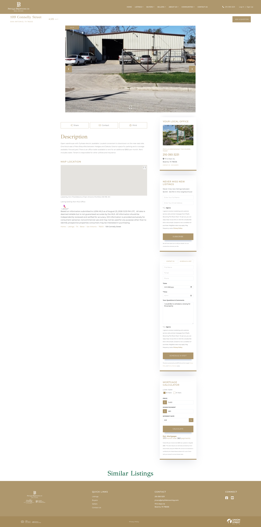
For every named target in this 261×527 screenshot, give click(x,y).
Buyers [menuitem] (149, 7)
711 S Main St (162, 505)
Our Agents (174, 165)
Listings (71, 227)
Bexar (82, 227)
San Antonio (92, 227)
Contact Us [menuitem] (203, 7)
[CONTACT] (241, 19)
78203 (101, 227)
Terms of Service (172, 366)
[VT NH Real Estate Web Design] (233, 522)
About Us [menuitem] (173, 7)
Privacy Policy (177, 228)
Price (165, 398)
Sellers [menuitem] (160, 7)
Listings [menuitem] (138, 7)
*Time (165, 292)
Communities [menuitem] (187, 7)
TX (77, 227)
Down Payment (169, 407)
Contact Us (166, 165)
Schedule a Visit (185, 261)
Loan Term (168, 390)
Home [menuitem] (129, 7)
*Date (165, 283)
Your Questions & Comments (173, 300)
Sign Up (250, 7)
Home (63, 227)
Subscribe (178, 237)
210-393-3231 (230, 7)
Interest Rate (168, 416)
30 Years (169, 393)
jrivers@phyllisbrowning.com (167, 500)
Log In (241, 7)
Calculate (178, 429)
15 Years (178, 393)
